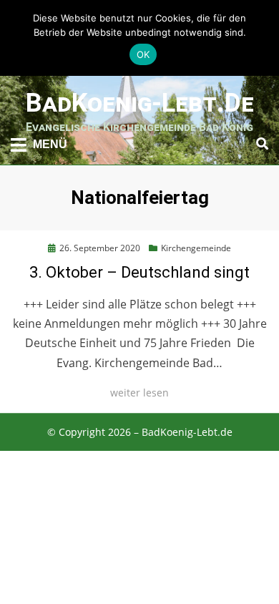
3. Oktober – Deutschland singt (139, 272)
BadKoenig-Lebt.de (140, 103)
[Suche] (258, 144)
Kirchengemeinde (196, 248)
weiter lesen (139, 392)
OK (143, 54)
